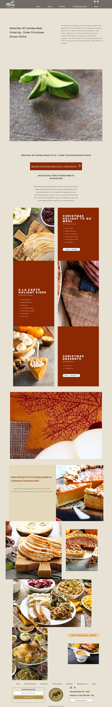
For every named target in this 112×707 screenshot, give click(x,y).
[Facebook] (98, 1)
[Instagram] (95, 1)
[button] (81, 700)
